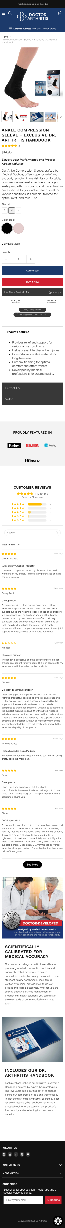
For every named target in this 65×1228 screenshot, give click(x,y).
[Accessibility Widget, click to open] (58, 1221)
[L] (19, 214)
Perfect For (12, 388)
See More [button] (32, 864)
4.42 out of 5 (41, 493)
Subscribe (53, 1200)
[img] (9, 553)
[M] (12, 214)
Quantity (6, 252)
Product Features (17, 332)
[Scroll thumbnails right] (60, 117)
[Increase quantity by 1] (30, 259)
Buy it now (32, 281)
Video (9, 399)
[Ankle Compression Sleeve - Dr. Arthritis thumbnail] (7, 116)
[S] (5, 214)
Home (5, 36)
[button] (10, 145)
